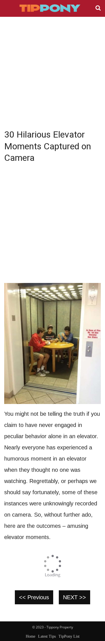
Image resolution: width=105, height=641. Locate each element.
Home (30, 636)
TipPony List (69, 636)
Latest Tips (47, 636)
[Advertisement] (52, 72)
